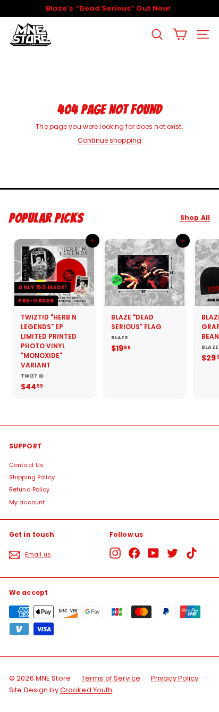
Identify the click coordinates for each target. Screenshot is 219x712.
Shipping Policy (32, 477)
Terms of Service (110, 678)
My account (27, 502)
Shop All (195, 218)
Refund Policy (29, 489)
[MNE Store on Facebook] (134, 553)
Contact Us (26, 465)
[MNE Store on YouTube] (153, 553)
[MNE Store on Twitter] (172, 553)
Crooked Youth (86, 690)
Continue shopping (109, 140)
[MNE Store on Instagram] (115, 553)
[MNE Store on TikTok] (191, 553)
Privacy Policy (175, 678)
